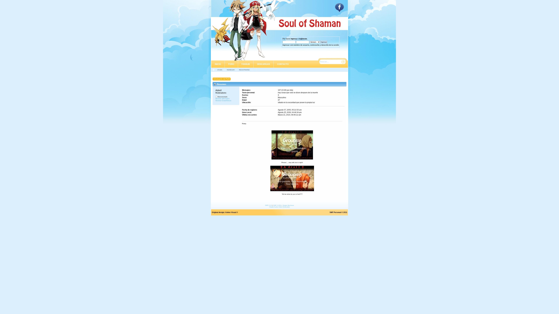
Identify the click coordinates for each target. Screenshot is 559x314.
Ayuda (219, 70)
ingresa (294, 39)
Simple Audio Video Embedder (279, 207)
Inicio (218, 64)
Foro (231, 64)
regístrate (303, 39)
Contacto (283, 64)
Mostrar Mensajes (222, 99)
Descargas (263, 64)
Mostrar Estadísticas (223, 101)
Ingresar (231, 70)
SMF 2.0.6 (268, 205)
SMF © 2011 (277, 205)
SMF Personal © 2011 (338, 212)
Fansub (246, 64)
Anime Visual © (231, 212)
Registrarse (244, 70)
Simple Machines (288, 205)
